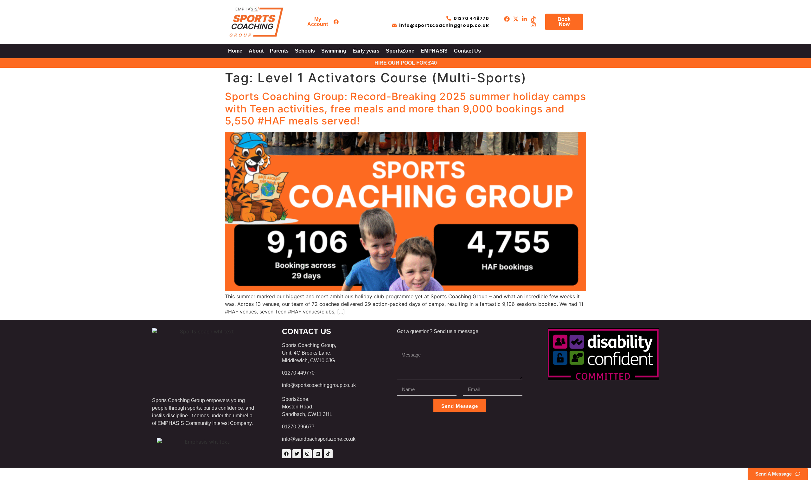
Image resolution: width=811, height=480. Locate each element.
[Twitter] (296, 453)
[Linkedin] (317, 453)
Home (235, 51)
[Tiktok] (328, 453)
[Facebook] (286, 453)
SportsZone (400, 51)
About (256, 51)
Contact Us (467, 51)
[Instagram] (307, 453)
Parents (279, 51)
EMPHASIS (434, 51)
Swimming (333, 51)
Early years (366, 51)
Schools (305, 51)
